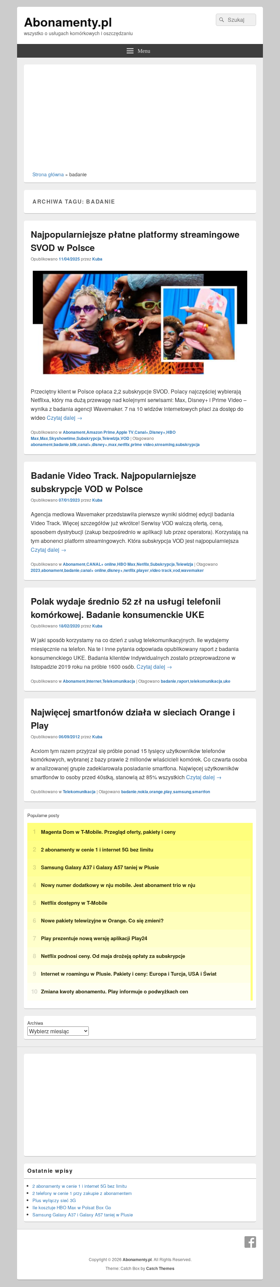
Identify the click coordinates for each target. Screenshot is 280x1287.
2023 (35, 570)
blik (73, 444)
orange (156, 791)
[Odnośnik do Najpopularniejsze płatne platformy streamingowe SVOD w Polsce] (140, 382)
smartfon (201, 791)
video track (161, 570)
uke (226, 681)
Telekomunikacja (118, 681)
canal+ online (93, 570)
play (168, 791)
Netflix (143, 564)
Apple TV (125, 432)
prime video (142, 444)
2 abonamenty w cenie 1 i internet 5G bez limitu (79, 1186)
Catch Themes (160, 1268)
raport (183, 681)
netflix (124, 444)
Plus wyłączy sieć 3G (54, 1200)
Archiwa (35, 1023)
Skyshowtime (62, 438)
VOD (125, 438)
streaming (164, 444)
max (112, 444)
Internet (93, 681)
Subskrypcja (88, 438)
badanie (61, 444)
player (143, 570)
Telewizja (111, 438)
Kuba (97, 259)
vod (176, 570)
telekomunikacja (206, 681)
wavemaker (192, 570)
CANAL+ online (101, 564)
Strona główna (48, 174)
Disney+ (157, 432)
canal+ (84, 444)
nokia (143, 791)
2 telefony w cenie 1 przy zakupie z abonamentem (82, 1193)
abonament (42, 444)
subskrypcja (188, 444)
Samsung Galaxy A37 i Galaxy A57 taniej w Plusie (82, 1214)
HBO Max (126, 564)
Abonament (74, 432)
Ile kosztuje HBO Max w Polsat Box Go (71, 1207)
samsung (182, 791)
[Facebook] (250, 1242)
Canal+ (141, 432)
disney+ (99, 444)
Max (44, 438)
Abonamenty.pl (68, 21)
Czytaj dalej (64, 417)
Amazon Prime (100, 432)
